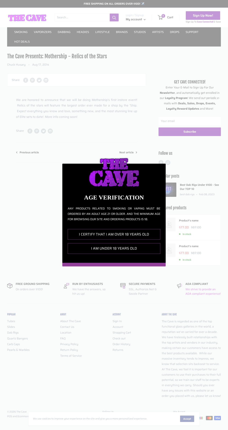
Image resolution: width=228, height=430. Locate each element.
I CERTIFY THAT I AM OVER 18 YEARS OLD (114, 234)
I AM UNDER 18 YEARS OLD (114, 248)
